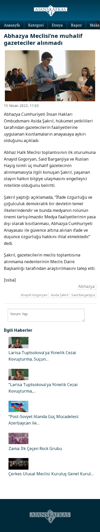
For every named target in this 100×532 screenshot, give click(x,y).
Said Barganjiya (83, 295)
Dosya (57, 25)
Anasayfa (12, 25)
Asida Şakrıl (59, 295)
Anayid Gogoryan (34, 295)
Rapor (76, 25)
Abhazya (86, 286)
